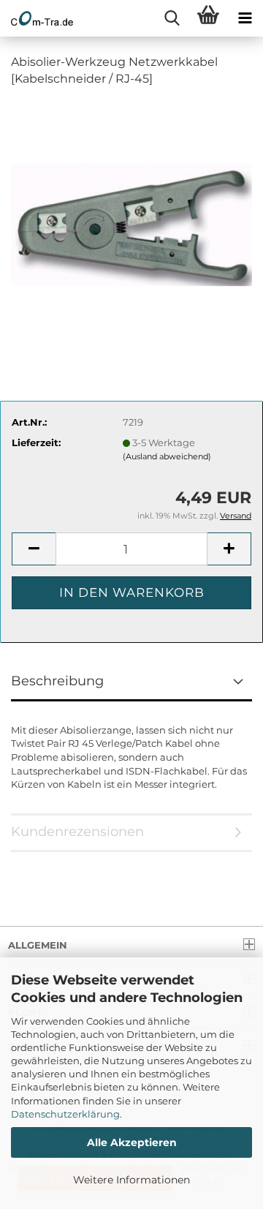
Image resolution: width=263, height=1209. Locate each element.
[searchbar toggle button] (171, 18)
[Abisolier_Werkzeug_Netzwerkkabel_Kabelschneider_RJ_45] (131, 209)
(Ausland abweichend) (167, 456)
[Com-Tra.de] (36, 18)
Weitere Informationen (131, 1179)
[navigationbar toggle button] (244, 18)
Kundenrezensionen (77, 832)
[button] (34, 548)
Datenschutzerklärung (65, 1114)
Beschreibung (57, 681)
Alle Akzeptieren (132, 1142)
